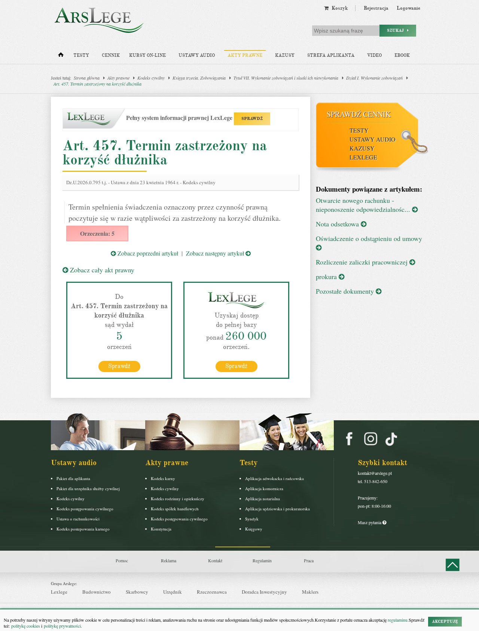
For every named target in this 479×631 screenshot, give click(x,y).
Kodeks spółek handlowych (175, 508)
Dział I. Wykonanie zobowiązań (374, 78)
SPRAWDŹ (252, 118)
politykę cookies (25, 626)
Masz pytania (370, 522)
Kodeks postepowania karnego (83, 529)
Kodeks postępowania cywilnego (85, 508)
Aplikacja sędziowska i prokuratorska (277, 508)
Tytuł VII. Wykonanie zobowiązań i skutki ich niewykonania (286, 78)
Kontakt (215, 560)
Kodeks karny (163, 478)
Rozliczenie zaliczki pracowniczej (362, 261)
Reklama (168, 560)
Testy (81, 55)
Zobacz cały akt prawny (101, 269)
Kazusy (285, 55)
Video (374, 55)
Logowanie (408, 8)
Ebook (402, 55)
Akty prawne (245, 55)
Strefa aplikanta (330, 55)
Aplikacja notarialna (262, 498)
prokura (327, 276)
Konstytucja (161, 529)
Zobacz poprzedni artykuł (147, 253)
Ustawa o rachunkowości (78, 519)
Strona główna (87, 78)
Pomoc (122, 560)
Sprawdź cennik (359, 114)
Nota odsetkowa (338, 223)
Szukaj (397, 30)
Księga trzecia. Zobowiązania (199, 78)
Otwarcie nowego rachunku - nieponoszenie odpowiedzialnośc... (364, 205)
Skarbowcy (137, 591)
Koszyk (338, 8)
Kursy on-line (147, 55)
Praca (309, 560)
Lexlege (59, 591)
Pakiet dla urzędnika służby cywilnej (88, 488)
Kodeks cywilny (151, 78)
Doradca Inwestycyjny (264, 591)
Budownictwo (96, 591)
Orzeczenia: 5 (97, 233)
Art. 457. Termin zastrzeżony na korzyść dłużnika (97, 84)
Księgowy (253, 529)
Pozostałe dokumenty (346, 291)
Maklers (310, 591)
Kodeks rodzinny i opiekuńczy (177, 498)
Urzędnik (172, 591)
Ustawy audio (197, 55)
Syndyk (252, 519)
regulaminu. (398, 620)
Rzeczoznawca (212, 591)
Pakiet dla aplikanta (73, 478)
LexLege (363, 157)
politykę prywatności (62, 626)
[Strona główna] (61, 56)
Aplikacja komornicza (264, 488)
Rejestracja (376, 8)
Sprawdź (119, 366)
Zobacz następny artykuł (215, 253)
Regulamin (262, 560)
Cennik (111, 55)
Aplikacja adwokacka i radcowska (274, 478)
